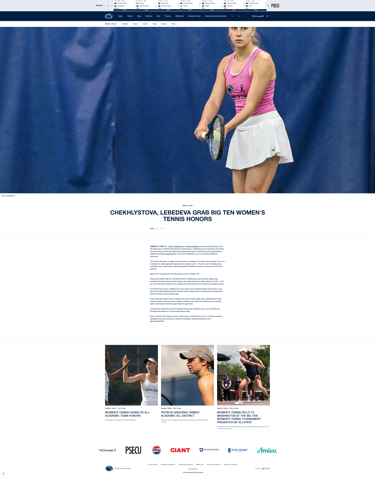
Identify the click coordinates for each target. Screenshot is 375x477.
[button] (268, 5)
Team (135, 24)
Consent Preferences (168, 464)
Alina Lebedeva (193, 246)
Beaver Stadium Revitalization (216, 16)
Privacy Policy (153, 464)
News (155, 24)
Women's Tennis (110, 408)
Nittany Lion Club (194, 16)
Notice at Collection (230, 464)
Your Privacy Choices (214, 464)
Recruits (168, 16)
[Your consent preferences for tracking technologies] (3, 473)
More (173, 24)
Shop (139, 16)
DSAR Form (200, 464)
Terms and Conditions (185, 464)
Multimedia (180, 16)
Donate (164, 24)
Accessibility (193, 469)
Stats (145, 24)
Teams (120, 16)
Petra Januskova (166, 254)
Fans (158, 16)
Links (124, 10)
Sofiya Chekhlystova (176, 246)
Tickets (130, 16)
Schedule (125, 24)
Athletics (149, 16)
